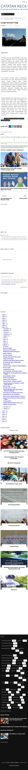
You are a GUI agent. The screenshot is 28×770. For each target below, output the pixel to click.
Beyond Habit (6, 386)
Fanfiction (4, 705)
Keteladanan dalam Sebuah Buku (12, 362)
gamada (21, 675)
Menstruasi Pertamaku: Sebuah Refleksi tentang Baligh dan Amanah (14, 189)
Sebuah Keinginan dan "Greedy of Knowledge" (14, 457)
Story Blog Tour (16, 699)
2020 (3, 323)
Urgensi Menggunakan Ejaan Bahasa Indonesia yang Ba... (13, 390)
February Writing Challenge (7, 658)
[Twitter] (24, 2)
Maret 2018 (22, 118)
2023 (3, 318)
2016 (3, 412)
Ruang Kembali (14, 546)
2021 (3, 322)
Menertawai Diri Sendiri (9, 350)
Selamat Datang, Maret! (9, 404)
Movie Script (4, 707)
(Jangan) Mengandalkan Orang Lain (12, 402)
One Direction (5, 699)
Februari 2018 (15, 668)
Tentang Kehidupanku (8, 19)
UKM (3, 682)
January (5, 408)
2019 (3, 325)
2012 (3, 419)
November (6, 330)
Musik (12, 675)
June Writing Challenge (17, 665)
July (4, 337)
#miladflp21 (17, 702)
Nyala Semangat (7, 348)
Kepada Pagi (6, 364)
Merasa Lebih (6, 367)
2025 (3, 315)
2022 (3, 320)
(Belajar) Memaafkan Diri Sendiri (12, 357)
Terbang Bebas (7, 401)
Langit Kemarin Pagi (8, 369)
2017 (3, 411)
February (5, 407)
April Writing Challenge (6, 660)
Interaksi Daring (7, 355)
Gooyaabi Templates (14, 765)
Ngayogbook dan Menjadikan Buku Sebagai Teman (15, 373)
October (5, 332)
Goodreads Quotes (23, 287)
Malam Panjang (7, 353)
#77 (7, 52)
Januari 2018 (14, 705)
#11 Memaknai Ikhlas (14, 504)
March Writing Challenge (16, 18)
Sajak (22, 650)
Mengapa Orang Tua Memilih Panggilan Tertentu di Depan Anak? (11, 169)
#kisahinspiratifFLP (6, 702)
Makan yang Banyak (8, 377)
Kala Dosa (14, 589)
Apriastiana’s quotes (6, 276)
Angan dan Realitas (8, 358)
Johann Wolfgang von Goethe (8, 284)
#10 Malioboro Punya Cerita (14, 484)
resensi (23, 670)
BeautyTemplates (14, 762)
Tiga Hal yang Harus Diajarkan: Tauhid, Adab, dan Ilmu (13, 383)
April (4, 343)
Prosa (14, 692)
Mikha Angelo (16, 697)
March (5, 344)
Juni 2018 (3, 668)
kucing (11, 682)
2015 (3, 414)
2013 (3, 418)
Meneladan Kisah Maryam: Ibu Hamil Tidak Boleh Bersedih (14, 568)
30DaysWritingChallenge (7, 645)
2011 (3, 421)
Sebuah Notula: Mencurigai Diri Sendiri (13, 360)
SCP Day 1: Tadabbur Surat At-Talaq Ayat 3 (12, 150)
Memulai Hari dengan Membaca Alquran (14, 396)
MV (23, 684)
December (6, 328)
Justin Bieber (4, 692)
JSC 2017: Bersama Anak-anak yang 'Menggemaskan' (14, 451)
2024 (3, 316)
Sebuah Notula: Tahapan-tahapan (12, 381)
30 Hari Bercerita (20, 648)
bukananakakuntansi (6, 648)
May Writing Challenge (6, 663)
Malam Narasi (18, 694)
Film (24, 677)
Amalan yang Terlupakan (10, 379)
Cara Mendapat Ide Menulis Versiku (12, 371)
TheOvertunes (15, 707)
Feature (3, 689)
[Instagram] (26, 2)
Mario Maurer (4, 697)
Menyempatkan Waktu (9, 376)
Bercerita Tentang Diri (14, 463)
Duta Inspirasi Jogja (6, 694)
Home (2, 18)
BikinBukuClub (14, 689)
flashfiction (13, 670)
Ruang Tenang (14, 430)
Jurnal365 (6, 18)
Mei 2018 (19, 663)
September (6, 334)
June (4, 339)
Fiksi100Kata (21, 682)
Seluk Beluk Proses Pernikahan (11, 394)
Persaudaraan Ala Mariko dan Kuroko (13, 392)
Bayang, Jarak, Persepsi (9, 388)
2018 (3, 327)
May (4, 341)
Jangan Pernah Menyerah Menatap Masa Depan (14, 398)
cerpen (3, 675)
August (5, 336)
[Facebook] (22, 2)
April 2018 (4, 665)
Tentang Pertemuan (14, 525)
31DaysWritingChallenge (7, 643)
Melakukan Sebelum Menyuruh (11, 351)
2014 (3, 416)
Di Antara (5, 346)
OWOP (3, 670)
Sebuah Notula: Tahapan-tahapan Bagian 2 (14, 365)
